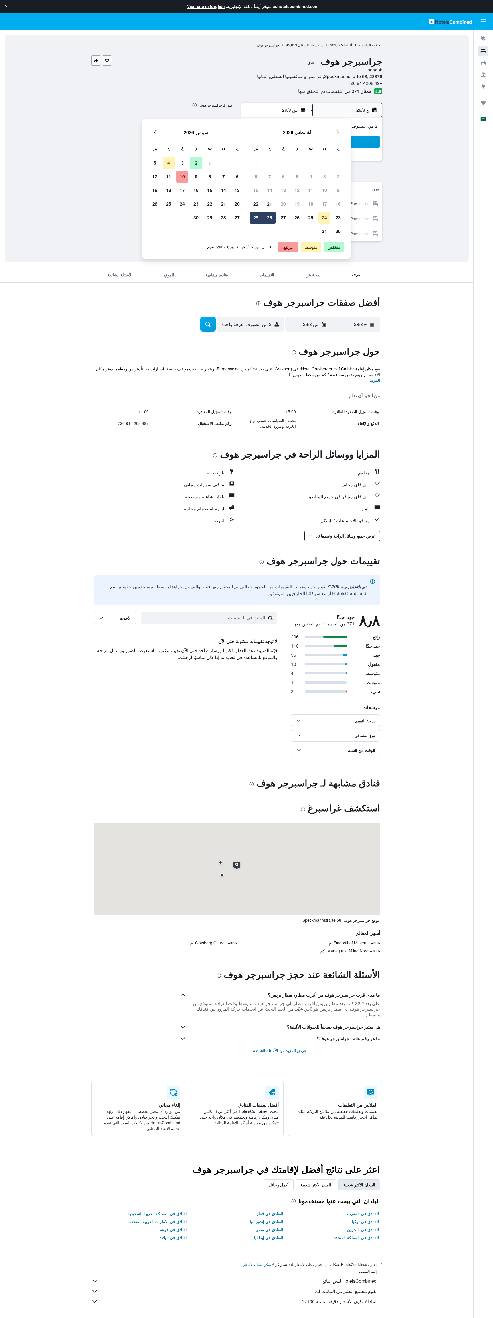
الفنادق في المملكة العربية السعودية (158, 1213)
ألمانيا (348, 44)
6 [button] (283, 176)
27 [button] (283, 217)
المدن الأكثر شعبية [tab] (316, 1185)
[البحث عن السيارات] (483, 62)
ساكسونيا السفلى (310, 44)
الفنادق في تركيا (365, 1221)
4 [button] (311, 176)
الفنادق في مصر (269, 1229)
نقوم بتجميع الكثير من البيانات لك (346, 1291)
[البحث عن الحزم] (483, 74)
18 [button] (310, 204)
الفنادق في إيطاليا (268, 1237)
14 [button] (269, 190)
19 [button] (297, 204)
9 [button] (338, 190)
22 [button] (255, 204)
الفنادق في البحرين (363, 1229)
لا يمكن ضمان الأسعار (258, 1264)
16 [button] (338, 204)
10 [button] (324, 190)
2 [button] (338, 176)
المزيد (375, 380)
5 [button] (297, 176)
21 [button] (269, 204)
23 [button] (338, 217)
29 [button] (255, 217)
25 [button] (310, 217)
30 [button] (338, 231)
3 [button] (324, 176)
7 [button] (269, 176)
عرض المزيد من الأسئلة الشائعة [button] (279, 1050)
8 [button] (256, 176)
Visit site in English (206, 6)
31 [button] (324, 231)
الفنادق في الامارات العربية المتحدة (158, 1221)
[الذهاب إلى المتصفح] (483, 86)
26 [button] (297, 217)
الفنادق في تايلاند (174, 1237)
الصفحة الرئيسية (370, 44)
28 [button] (269, 217)
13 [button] (283, 190)
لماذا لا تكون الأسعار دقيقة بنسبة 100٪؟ (339, 1301)
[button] (6, 6)
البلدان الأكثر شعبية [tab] (359, 1185)
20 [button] (283, 204)
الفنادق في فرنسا (173, 1229)
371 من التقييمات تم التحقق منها (328, 91)
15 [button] (255, 190)
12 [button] (297, 190)
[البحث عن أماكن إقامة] (483, 50)
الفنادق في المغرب (363, 1213)
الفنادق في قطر (270, 1213)
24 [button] (324, 217)
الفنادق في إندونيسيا (266, 1221)
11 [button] (310, 190)
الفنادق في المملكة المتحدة (356, 1237)
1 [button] (256, 163)
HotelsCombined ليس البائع (349, 1281)
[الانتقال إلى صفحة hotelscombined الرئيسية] (450, 21)
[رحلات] (483, 103)
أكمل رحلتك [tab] (278, 1185)
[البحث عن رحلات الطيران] (483, 38)
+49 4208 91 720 (365, 83)
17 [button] (324, 204)
